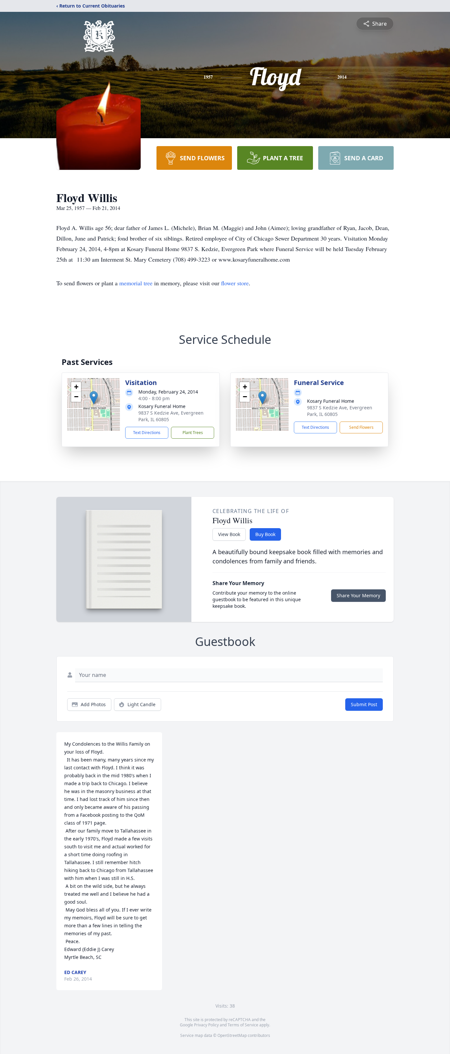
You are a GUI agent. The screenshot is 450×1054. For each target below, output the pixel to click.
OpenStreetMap (232, 1035)
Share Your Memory (358, 595)
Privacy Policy (206, 1025)
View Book (229, 534)
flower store (235, 283)
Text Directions (146, 432)
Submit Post (364, 704)
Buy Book (265, 534)
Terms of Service (243, 1025)
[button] (94, 397)
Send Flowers (361, 427)
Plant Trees (193, 432)
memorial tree (136, 283)
